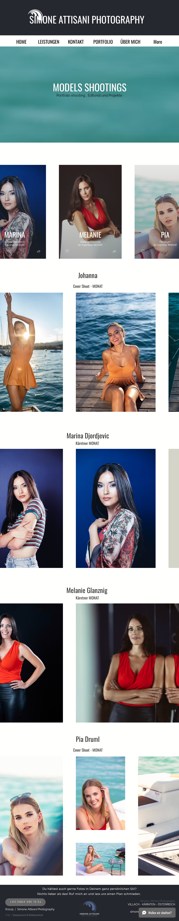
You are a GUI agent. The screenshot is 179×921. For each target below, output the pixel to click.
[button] (103, 41)
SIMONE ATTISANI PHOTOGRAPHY (87, 19)
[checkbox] (67, 251)
